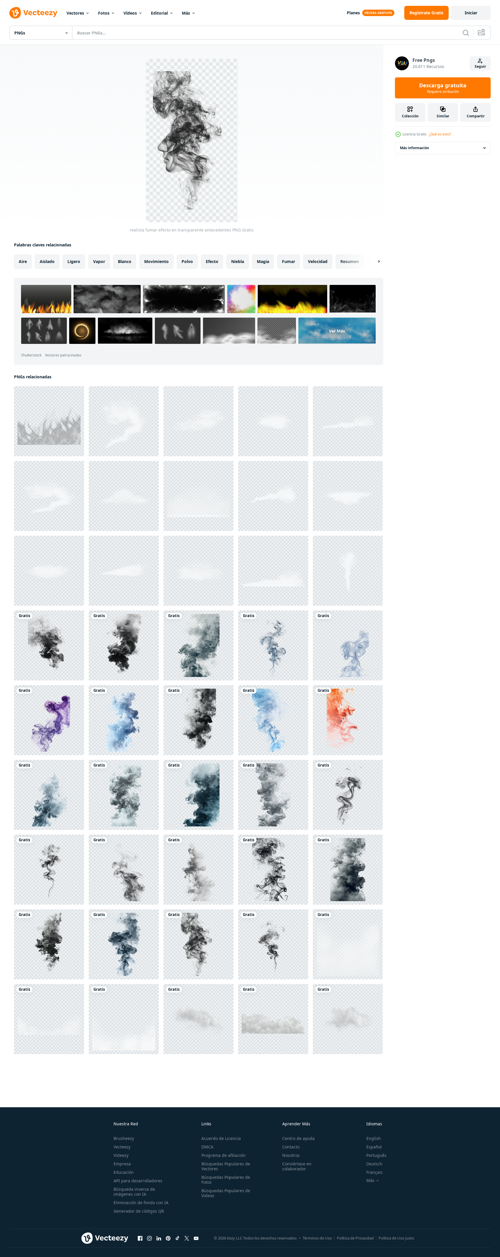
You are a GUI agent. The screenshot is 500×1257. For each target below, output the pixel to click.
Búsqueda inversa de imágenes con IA (134, 1191)
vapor (99, 261)
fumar (288, 261)
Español (374, 1147)
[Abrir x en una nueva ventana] (186, 1238)
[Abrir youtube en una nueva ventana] (196, 1238)
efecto (212, 261)
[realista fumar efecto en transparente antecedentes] (49, 645)
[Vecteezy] (33, 13)
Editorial (159, 13)
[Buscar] (465, 32)
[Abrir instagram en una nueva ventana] (149, 1238)
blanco (124, 261)
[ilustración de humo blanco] (49, 421)
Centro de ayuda (298, 1138)
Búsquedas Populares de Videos (225, 1193)
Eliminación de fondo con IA (141, 1202)
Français (374, 1172)
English (373, 1138)
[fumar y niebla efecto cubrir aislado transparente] (124, 1019)
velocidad (317, 261)
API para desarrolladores (138, 1180)
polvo (187, 261)
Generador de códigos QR (139, 1211)
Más (186, 13)
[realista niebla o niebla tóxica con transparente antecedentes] (348, 944)
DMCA (207, 1147)
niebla (237, 261)
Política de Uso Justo (396, 1238)
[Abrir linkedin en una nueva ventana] (158, 1238)
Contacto (290, 1147)
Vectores (75, 13)
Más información (414, 147)
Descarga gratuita (442, 88)
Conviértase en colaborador (296, 1166)
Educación (124, 1172)
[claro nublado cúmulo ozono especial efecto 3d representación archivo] (273, 1019)
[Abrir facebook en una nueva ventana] (140, 1238)
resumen (349, 261)
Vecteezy (122, 1147)
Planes (353, 12)
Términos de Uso (317, 1238)
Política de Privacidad (355, 1238)
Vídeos (130, 13)
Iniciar (471, 12)
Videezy (121, 1155)
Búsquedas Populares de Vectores (225, 1166)
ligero (73, 261)
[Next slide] (374, 262)
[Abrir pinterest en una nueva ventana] (168, 1238)
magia (263, 261)
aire (23, 261)
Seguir (480, 66)
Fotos (103, 13)
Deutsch (374, 1164)
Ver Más (337, 331)
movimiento (156, 261)
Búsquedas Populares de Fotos (225, 1179)
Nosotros (291, 1155)
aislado (47, 261)
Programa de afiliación (223, 1155)
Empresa (122, 1164)
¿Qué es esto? (440, 134)
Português (376, 1155)
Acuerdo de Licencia (221, 1138)
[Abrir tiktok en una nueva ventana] (177, 1238)
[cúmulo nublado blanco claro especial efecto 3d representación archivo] (198, 1019)
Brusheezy (124, 1138)
